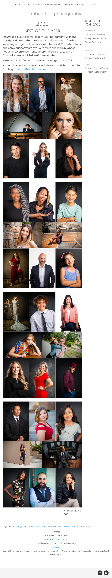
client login (80, 4)
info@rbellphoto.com (60, 539)
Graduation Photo (35, 526)
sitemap (56, 547)
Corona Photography (17, 526)
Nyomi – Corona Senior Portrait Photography (96, 56)
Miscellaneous (99, 38)
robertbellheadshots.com (30, 69)
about (26, 4)
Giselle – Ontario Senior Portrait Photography (96, 70)
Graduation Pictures (52, 526)
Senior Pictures (69, 526)
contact (92, 4)
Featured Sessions (53, 4)
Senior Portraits (93, 42)
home (17, 4)
